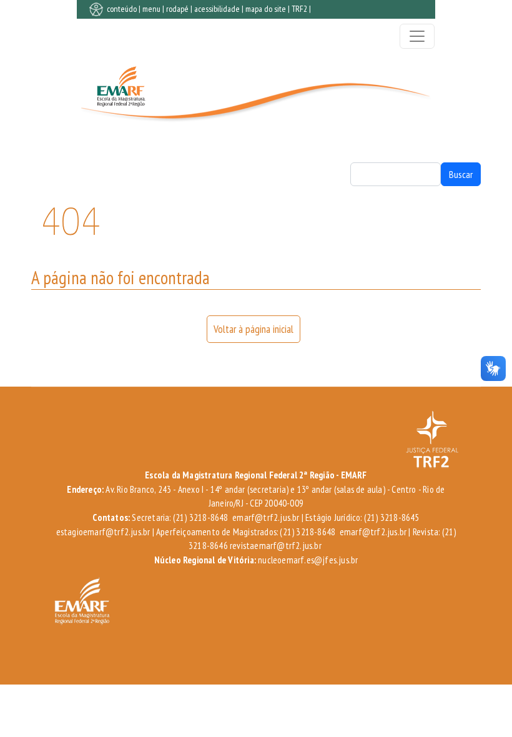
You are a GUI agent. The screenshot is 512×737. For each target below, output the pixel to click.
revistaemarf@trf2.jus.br (276, 546)
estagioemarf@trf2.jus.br (103, 532)
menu (151, 8)
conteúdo (122, 8)
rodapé (177, 8)
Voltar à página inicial (253, 329)
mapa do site (265, 8)
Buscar (461, 174)
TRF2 (299, 8)
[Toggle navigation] (417, 36)
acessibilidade (217, 8)
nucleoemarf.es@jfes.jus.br (308, 560)
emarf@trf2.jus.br (265, 517)
